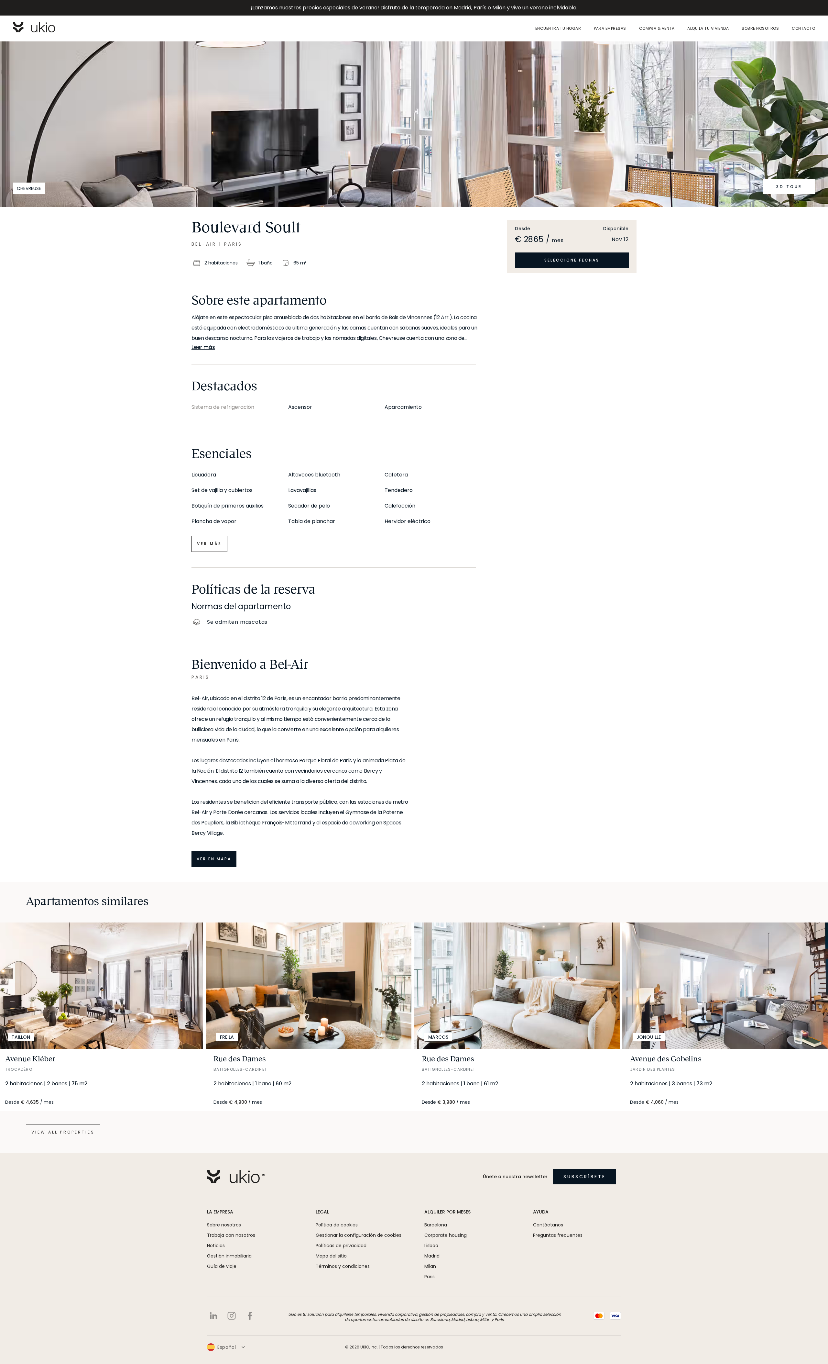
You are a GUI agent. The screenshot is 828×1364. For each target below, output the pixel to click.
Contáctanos (548, 1225)
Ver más (209, 543)
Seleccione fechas (571, 260)
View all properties (63, 1132)
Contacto (803, 28)
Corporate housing (445, 1235)
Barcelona (435, 1225)
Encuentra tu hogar (558, 28)
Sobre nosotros (760, 28)
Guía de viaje (221, 1266)
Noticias (216, 1245)
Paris (429, 1276)
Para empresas (610, 28)
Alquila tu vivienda (708, 28)
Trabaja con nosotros (231, 1235)
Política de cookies (337, 1225)
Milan (430, 1266)
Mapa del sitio (331, 1256)
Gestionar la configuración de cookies (358, 1235)
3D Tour (789, 186)
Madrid (432, 1256)
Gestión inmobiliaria (229, 1256)
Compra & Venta (657, 28)
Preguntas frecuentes (558, 1235)
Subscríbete (584, 1176)
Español (226, 1347)
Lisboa (431, 1245)
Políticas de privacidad (341, 1245)
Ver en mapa (214, 859)
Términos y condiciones (343, 1266)
